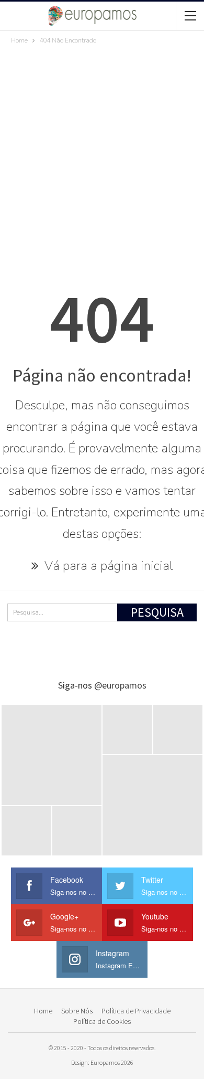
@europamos (120, 685)
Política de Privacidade (136, 1010)
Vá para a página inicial (107, 565)
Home (43, 1010)
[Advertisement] (102, 153)
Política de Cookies (102, 1021)
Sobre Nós (77, 1010)
